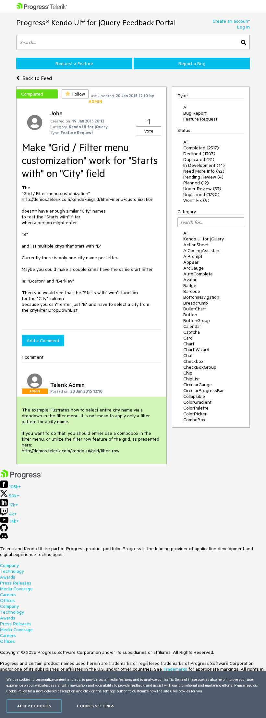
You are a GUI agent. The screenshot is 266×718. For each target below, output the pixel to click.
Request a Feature (74, 63)
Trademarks (175, 669)
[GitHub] (4, 530)
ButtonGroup (196, 320)
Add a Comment (43, 340)
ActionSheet (196, 245)
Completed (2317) (201, 148)
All (185, 107)
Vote (148, 131)
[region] (133, 694)
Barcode (191, 291)
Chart (188, 344)
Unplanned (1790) (201, 194)
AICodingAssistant (202, 250)
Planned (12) (196, 183)
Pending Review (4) (203, 177)
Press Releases (15, 583)
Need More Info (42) (203, 171)
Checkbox (193, 361)
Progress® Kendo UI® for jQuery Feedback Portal (96, 22)
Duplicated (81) (198, 159)
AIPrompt (192, 256)
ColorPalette (196, 408)
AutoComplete (198, 274)
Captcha (191, 332)
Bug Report (195, 113)
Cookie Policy (16, 691)
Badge (189, 285)
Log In (243, 27)
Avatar (190, 280)
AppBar (191, 262)
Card (188, 338)
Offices (7, 600)
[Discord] (4, 537)
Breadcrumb (195, 303)
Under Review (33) (202, 188)
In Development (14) (204, 165)
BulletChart (194, 309)
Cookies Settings (95, 705)
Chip (187, 373)
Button (190, 315)
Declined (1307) (199, 153)
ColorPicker (195, 414)
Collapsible (194, 396)
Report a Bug (191, 63)
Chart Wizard (196, 350)
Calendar (192, 326)
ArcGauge (193, 268)
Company (9, 565)
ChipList (191, 379)
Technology (12, 571)
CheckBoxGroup (199, 367)
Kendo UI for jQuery (203, 239)
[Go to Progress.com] (21, 478)
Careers (8, 594)
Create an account (231, 21)
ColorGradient (197, 402)
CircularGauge (197, 385)
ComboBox (194, 420)
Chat (188, 355)
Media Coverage (16, 589)
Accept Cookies (34, 705)
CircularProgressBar (203, 390)
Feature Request (200, 119)
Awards (7, 577)
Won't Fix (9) (196, 200)
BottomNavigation (201, 297)
